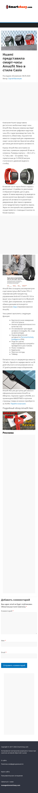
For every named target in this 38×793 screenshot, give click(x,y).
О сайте (4, 760)
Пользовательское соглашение (12, 776)
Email (4, 652)
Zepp (15, 307)
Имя (3, 640)
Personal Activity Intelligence (22, 338)
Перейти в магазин (18, 404)
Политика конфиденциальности (12, 764)
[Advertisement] (19, 101)
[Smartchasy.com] (3, 25)
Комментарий (7, 611)
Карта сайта (5, 772)
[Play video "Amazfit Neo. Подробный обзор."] (19, 420)
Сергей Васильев (15, 78)
